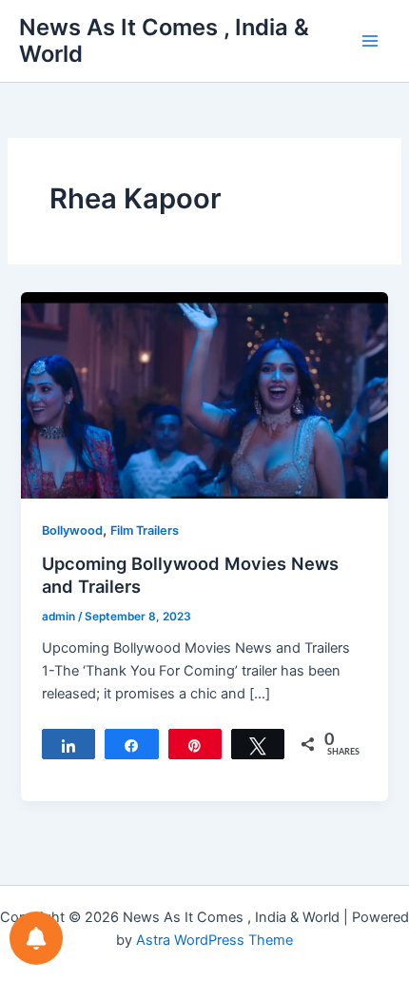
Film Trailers (144, 530)
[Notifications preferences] (36, 938)
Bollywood (72, 530)
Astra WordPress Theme (214, 940)
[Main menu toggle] (370, 41)
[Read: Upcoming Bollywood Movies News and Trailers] (204, 393)
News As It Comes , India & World (164, 40)
